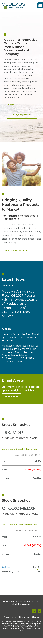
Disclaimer (24, 617)
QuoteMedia (32, 622)
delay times (12, 625)
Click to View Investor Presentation (21, 115)
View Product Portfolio (15, 250)
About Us (11, 104)
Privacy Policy (10, 617)
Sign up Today (11, 396)
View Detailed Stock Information (19, 449)
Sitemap (36, 617)
